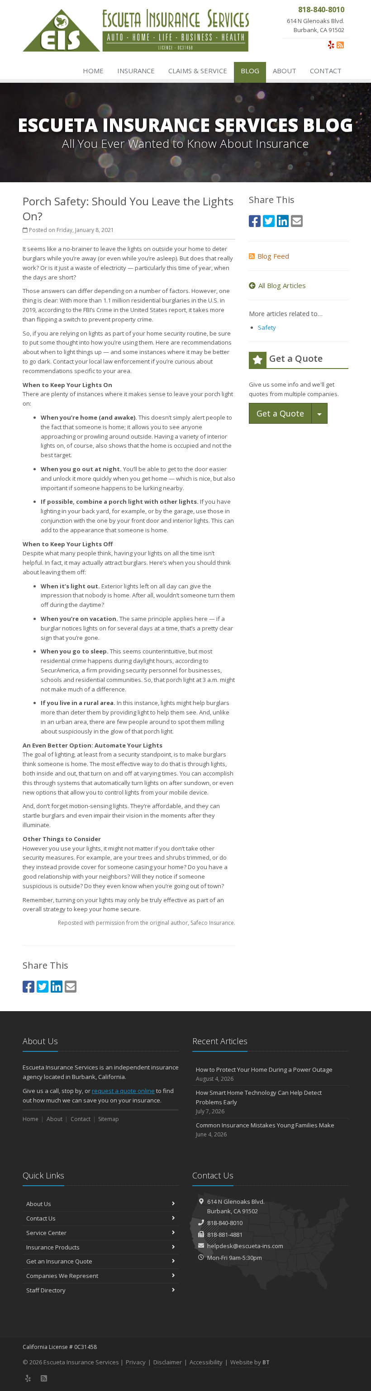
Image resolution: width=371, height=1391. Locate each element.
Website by (250, 1362)
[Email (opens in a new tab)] (70, 986)
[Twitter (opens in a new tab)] (42, 986)
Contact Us (41, 1218)
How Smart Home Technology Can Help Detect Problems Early (259, 1101)
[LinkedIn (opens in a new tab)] (56, 986)
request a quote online (123, 1091)
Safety (267, 327)
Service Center (46, 1233)
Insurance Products (53, 1247)
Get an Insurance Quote (59, 1261)
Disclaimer (167, 1362)
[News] (340, 44)
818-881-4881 (225, 1234)
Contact (326, 70)
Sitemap (108, 1119)
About (284, 70)
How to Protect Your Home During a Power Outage (264, 1074)
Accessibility (206, 1362)
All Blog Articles (282, 285)
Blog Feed (273, 255)
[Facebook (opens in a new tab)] (28, 986)
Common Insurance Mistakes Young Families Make (265, 1129)
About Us (38, 1204)
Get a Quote (280, 413)
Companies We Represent (62, 1276)
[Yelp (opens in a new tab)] (331, 44)
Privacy (136, 1362)
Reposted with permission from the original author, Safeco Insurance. (146, 923)
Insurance (136, 70)
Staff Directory (46, 1290)
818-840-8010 (225, 1223)
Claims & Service (197, 70)
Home (93, 70)
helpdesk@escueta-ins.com (245, 1246)
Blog (250, 70)
